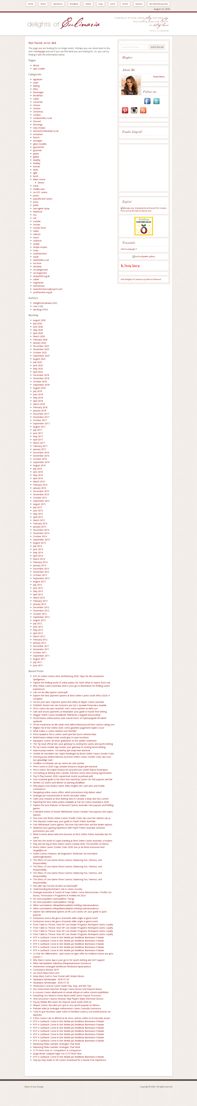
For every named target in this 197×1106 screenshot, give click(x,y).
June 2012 (38, 626)
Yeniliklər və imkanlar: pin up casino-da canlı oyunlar (58, 763)
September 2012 (41, 617)
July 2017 (37, 429)
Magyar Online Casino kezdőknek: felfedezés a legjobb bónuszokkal (66, 714)
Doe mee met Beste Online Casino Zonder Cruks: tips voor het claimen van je (72, 818)
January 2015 (39, 526)
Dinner (125, 4)
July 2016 (37, 468)
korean (36, 166)
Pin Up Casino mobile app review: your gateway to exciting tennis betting (69, 747)
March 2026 (39, 336)
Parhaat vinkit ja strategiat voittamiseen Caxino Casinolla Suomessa (67, 1008)
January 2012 (39, 642)
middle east (39, 189)
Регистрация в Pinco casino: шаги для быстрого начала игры (64, 734)
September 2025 (41, 355)
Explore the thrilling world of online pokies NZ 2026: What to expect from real (71, 682)
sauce (36, 237)
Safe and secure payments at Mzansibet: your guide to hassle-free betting (70, 711)
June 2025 (38, 365)
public (36, 205)
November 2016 (41, 455)
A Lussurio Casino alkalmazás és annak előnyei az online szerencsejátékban (71, 992)
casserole (38, 101)
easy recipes (39, 127)
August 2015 (39, 504)
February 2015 (40, 523)
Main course (39, 179)
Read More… (159, 76)
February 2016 (40, 484)
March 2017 (39, 442)
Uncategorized (40, 269)
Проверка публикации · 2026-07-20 (51, 979)
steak (35, 256)
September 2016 (41, 462)
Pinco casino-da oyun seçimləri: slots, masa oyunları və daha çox (65, 708)
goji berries (38, 147)
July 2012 (37, 623)
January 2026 (39, 342)
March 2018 (39, 404)
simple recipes (40, 247)
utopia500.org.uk (41, 276)
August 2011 (39, 658)
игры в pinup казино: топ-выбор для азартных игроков (61, 750)
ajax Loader (39, 68)
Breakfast (74, 4)
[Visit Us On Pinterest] (125, 113)
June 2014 (38, 549)
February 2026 (40, 339)
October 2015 (40, 497)
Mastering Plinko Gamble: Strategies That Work (56, 1043)
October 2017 (40, 420)
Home (30, 4)
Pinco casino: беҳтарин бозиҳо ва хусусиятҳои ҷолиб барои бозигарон (70, 769)
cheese (36, 105)
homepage (39, 51)
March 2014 (39, 558)
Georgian (37, 140)
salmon (36, 234)
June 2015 (38, 510)
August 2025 (39, 358)
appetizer (37, 79)
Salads (88, 4)
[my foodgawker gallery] (144, 256)
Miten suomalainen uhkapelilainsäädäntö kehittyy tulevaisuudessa (65, 905)
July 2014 (37, 546)
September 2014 (41, 539)
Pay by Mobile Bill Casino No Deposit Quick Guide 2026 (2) (62, 1001)
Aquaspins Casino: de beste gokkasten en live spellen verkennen (65, 740)
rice (35, 214)
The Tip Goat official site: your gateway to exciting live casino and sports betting (73, 743)
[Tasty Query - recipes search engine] (130, 268)
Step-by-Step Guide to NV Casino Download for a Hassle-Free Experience (69, 1060)
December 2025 (41, 346)
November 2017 (41, 417)
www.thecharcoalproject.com (47, 289)
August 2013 (39, 581)
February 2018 (40, 407)
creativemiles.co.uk (42, 118)
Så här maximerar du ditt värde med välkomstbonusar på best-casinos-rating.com (74, 724)
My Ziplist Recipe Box (158, 4)
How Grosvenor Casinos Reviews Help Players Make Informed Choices (68, 998)
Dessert (138, 4)
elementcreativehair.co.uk (45, 130)
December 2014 (41, 529)
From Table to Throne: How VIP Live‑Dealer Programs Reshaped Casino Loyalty (73, 924)
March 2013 (39, 597)
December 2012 (41, 607)
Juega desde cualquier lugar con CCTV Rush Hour (57, 1053)
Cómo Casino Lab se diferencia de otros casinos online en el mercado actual (71, 1018)
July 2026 (37, 323)
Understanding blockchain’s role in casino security (57, 889)
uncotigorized (40, 272)
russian (36, 224)
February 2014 (40, 562)
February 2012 (40, 639)
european (38, 134)
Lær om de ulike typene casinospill (50, 692)
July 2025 (37, 362)
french (36, 137)
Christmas (38, 111)
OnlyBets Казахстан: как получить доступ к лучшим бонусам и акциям (69, 705)
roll (34, 218)
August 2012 (39, 620)
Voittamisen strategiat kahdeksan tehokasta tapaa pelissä (62, 966)
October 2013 (40, 575)
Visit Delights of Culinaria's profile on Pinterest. (141, 279)
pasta (36, 195)
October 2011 (40, 652)
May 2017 (38, 436)
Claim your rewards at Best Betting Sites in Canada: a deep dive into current (71, 798)
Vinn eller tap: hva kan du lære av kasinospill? (55, 885)
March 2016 (39, 481)
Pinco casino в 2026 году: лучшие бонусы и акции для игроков (65, 766)
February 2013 (40, 600)
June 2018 (38, 394)
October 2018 (40, 381)
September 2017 (41, 423)
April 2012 (38, 633)
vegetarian (38, 282)
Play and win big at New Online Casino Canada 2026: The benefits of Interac (71, 843)
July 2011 (37, 662)
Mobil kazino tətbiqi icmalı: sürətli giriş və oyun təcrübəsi (61, 737)
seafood (37, 240)
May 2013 (38, 591)
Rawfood (37, 211)
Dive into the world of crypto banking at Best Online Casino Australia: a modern (72, 840)
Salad (35, 230)
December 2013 (41, 568)
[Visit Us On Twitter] (156, 104)
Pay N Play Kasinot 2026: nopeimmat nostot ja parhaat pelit (63, 776)
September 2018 (41, 384)
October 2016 (40, 458)
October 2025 (40, 352)
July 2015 (37, 507)
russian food (39, 227)
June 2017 (38, 433)
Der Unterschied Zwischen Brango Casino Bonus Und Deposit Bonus (67, 989)
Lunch (112, 4)
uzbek (36, 279)
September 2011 (41, 655)
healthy (36, 160)
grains (36, 153)
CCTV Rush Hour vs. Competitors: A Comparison (57, 1050)
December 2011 (41, 646)
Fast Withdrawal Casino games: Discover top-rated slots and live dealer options (72, 824)
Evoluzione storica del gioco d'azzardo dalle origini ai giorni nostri (65, 918)
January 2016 (39, 487)
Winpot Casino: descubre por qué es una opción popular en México (66, 1005)
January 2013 (39, 604)
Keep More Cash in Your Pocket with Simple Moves (58, 976)
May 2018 (38, 397)
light (35, 172)
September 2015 (41, 500)
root (35, 306)
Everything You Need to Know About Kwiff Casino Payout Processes (67, 995)
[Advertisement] (144, 168)
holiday (36, 163)
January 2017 (39, 449)
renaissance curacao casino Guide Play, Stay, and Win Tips (62, 985)
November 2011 (41, 649)
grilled (36, 156)
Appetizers (58, 4)
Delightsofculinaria (42, 303)
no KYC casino (40, 192)
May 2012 (38, 629)
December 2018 (41, 375)
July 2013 (37, 584)
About (43, 4)
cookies (37, 114)
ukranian (37, 266)
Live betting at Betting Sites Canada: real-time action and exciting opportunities (72, 772)
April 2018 (38, 400)
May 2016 (38, 475)
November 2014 (41, 533)
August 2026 (39, 320)
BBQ (35, 89)
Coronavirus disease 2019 (46, 969)
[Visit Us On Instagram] (134, 113)
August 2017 (39, 426)
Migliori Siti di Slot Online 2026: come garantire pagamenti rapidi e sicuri (68, 727)
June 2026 (38, 326)
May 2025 (38, 368)
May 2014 (38, 552)
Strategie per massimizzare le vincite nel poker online (59, 795)
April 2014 (38, 555)
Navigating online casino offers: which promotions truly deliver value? (67, 792)
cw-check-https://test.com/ (46, 972)
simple (36, 243)
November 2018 (41, 378)
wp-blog (37, 309)
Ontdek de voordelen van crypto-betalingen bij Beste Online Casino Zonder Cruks (73, 753)
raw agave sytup (41, 208)
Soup (100, 4)
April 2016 (38, 478)
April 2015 (38, 517)
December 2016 (41, 452)
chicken (36, 108)
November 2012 (41, 610)
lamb (35, 169)
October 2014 (40, 536)
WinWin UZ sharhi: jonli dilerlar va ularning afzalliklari (59, 782)
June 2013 (38, 587)
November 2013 (41, 571)
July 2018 (37, 391)
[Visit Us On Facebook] (147, 104)
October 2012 (40, 613)
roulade (37, 221)
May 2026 (38, 329)
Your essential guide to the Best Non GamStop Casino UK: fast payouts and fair (73, 779)
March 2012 (39, 636)
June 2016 (38, 471)
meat (35, 185)
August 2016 (39, 465)
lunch (35, 176)
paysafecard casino (42, 198)
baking (36, 85)
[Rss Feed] (143, 113)
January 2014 (39, 565)
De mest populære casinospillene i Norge (53, 898)
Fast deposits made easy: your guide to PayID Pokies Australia (64, 821)
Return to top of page (34, 1086)
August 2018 (39, 387)
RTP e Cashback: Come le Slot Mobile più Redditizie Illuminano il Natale (68, 937)
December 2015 (41, 491)
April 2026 (38, 333)
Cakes (36, 98)
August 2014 (39, 542)
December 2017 (41, 413)
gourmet (37, 150)
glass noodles (40, 143)
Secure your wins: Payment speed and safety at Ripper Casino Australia (68, 701)
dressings (37, 124)
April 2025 (38, 371)
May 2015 (38, 513)
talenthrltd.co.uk (41, 260)
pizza (35, 201)
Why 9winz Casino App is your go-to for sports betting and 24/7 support (69, 960)
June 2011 (38, 665)
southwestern (40, 253)
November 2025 (41, 349)
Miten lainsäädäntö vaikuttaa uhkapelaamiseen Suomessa (62, 963)
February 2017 (40, 446)
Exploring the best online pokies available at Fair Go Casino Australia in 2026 (71, 801)
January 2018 (39, 410)
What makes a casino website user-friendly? (55, 730)
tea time (37, 263)
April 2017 (38, 439)
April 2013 (38, 594)
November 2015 (41, 494)
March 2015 (39, 520)
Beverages (38, 92)
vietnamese (39, 285)
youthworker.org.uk (42, 292)
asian (35, 82)
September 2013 (41, 578)
